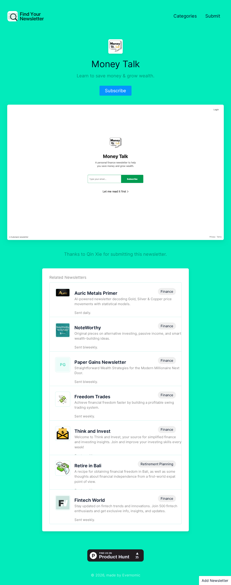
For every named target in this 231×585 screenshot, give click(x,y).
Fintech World (89, 500)
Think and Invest (92, 431)
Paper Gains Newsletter (100, 362)
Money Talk (115, 63)
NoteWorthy (87, 327)
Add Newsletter (215, 580)
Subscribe (115, 90)
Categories (185, 16)
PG (63, 364)
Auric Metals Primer (95, 293)
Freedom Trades (92, 396)
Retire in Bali (87, 465)
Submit (212, 16)
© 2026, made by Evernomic (115, 575)
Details (142, 308)
